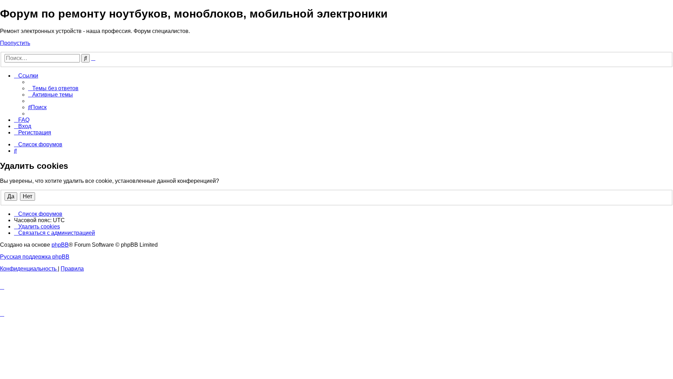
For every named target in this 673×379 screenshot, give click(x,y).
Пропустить (15, 43)
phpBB (60, 245)
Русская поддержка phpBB (34, 257)
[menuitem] (53, 88)
